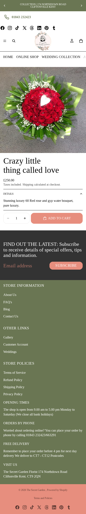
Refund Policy (12, 379)
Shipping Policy (13, 387)
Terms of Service (14, 372)
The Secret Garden (36, 490)
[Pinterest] (46, 27)
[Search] (13, 40)
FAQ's (7, 302)
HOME (8, 57)
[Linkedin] (39, 27)
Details (8, 193)
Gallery (8, 337)
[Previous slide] (4, 5)
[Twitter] (24, 27)
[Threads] (31, 27)
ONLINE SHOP (27, 57)
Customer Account (15, 344)
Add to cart (59, 218)
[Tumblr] (53, 27)
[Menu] (5, 41)
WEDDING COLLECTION (61, 57)
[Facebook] (2, 27)
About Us (9, 295)
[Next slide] (81, 5)
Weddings (9, 352)
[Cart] (81, 40)
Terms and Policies (43, 498)
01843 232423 (21, 17)
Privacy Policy (13, 394)
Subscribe (66, 265)
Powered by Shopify (57, 490)
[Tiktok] (17, 27)
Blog (6, 309)
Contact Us (10, 316)
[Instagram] (9, 27)
